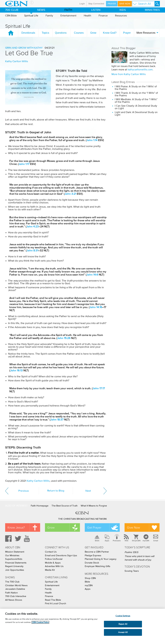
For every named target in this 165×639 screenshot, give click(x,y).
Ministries (152, 10)
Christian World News (16, 585)
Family (49, 15)
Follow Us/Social (53, 559)
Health (87, 15)
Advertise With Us (54, 566)
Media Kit (50, 570)
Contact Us (51, 552)
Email (155, 540)
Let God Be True (29, 53)
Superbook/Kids (13, 559)
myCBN (146, 540)
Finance (103, 15)
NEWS (41, 10)
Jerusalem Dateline (15, 589)
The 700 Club (12, 582)
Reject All (123, 624)
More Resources (145, 32)
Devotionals (28, 32)
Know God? (109, 32)
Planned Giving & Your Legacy (100, 559)
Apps (107, 540)
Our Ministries (12, 555)
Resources (121, 15)
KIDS (123, 10)
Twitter (17, 538)
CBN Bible (11, 15)
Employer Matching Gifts (97, 566)
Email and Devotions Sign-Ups (61, 555)
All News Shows (13, 600)
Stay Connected (96, 4)
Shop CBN (90, 578)
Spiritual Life (31, 15)
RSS (126, 540)
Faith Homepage (39, 506)
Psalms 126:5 (131, 552)
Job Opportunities (14, 570)
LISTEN (95, 10)
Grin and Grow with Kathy (24, 48)
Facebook (8, 538)
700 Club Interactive (15, 596)
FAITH (68, 10)
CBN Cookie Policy (40, 622)
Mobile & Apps (53, 563)
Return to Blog (55, 490)
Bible (97, 540)
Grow (93, 32)
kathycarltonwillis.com (140, 69)
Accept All (123, 632)
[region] (82, 624)
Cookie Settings (123, 616)
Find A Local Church (55, 603)
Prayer (112, 4)
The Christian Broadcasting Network (82, 519)
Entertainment (68, 15)
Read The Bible (53, 600)
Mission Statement (14, 552)
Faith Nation (11, 592)
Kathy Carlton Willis (16, 61)
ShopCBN (136, 540)
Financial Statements (15, 563)
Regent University (14, 566)
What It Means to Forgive (94, 506)
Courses (79, 32)
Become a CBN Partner (97, 552)
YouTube (27, 538)
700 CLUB (11, 10)
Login (82, 4)
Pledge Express (93, 555)
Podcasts (117, 540)
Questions (61, 32)
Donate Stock (92, 563)
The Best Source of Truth (65, 506)
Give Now (124, 4)
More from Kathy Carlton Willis (129, 74)
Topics (45, 32)
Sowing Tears (132, 571)
